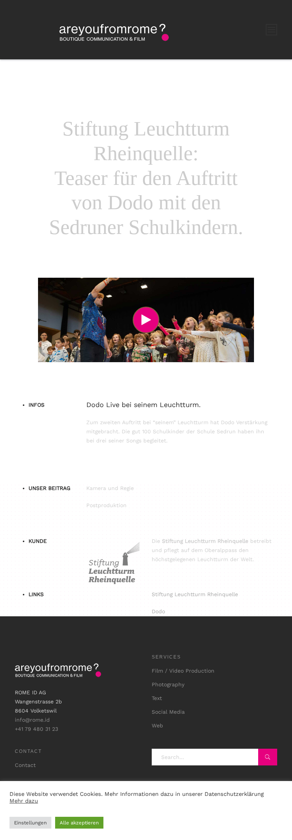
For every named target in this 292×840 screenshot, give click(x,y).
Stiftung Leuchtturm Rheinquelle (195, 594)
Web (157, 725)
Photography (168, 684)
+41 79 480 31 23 (36, 729)
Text (157, 698)
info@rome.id (32, 720)
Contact (25, 765)
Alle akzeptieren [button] (79, 823)
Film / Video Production (183, 671)
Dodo (158, 611)
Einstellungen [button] (30, 823)
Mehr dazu (24, 800)
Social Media (168, 712)
